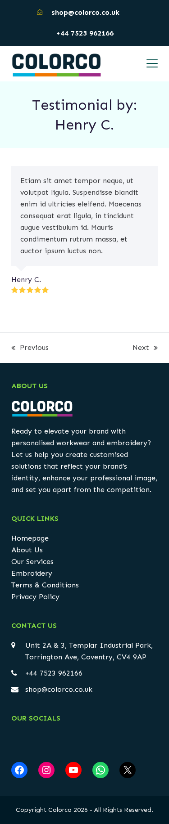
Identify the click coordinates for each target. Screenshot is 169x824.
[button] (152, 63)
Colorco (60, 810)
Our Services (32, 561)
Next (140, 348)
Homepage (30, 538)
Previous (30, 348)
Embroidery (31, 573)
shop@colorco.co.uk (58, 689)
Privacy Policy (35, 596)
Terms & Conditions (45, 585)
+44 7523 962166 (85, 33)
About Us (27, 550)
